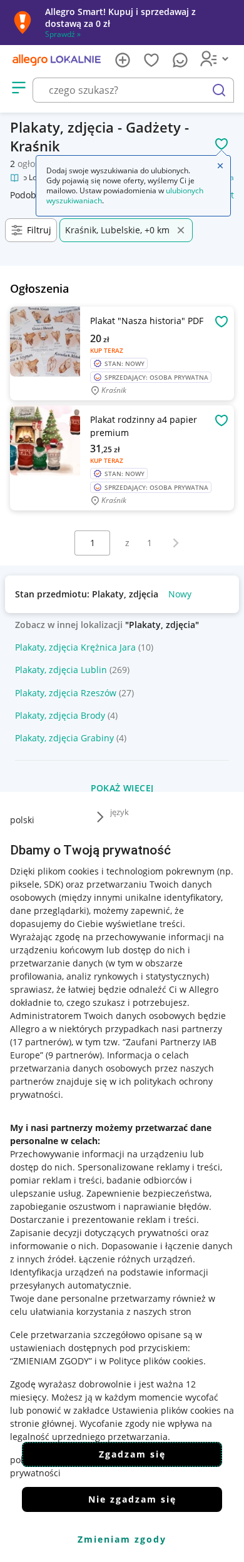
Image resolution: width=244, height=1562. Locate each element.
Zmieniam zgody (122, 1539)
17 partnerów (41, 1042)
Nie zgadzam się (132, 1499)
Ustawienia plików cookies (166, 1410)
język (119, 812)
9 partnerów (73, 1055)
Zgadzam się (132, 1454)
